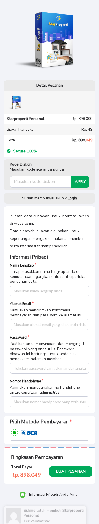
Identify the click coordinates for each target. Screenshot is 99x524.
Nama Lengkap (22, 265)
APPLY (80, 181)
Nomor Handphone (25, 381)
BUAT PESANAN (71, 471)
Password (18, 337)
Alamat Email (20, 304)
